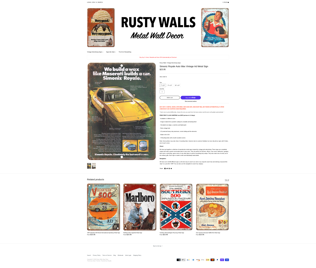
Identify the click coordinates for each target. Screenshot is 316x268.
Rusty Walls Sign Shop (102, 259)
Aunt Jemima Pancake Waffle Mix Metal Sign (208, 232)
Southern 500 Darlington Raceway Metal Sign (172, 232)
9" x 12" (170, 85)
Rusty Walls (163, 63)
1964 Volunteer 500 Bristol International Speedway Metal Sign (103, 232)
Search (89, 255)
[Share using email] (171, 168)
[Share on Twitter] (167, 168)
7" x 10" (163, 85)
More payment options (191, 101)
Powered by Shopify (106, 260)
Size (161, 82)
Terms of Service (107, 255)
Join (93, 2)
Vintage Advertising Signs (174, 63)
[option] (89, 166)
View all (227, 180)
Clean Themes (96, 260)
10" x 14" (177, 85)
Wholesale (120, 255)
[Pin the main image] (169, 168)
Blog (114, 255)
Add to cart (170, 97)
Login (89, 2)
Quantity (162, 88)
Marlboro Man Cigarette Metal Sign (132, 232)
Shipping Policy (137, 255)
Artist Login (128, 255)
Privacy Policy (97, 255)
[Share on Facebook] (165, 168)
